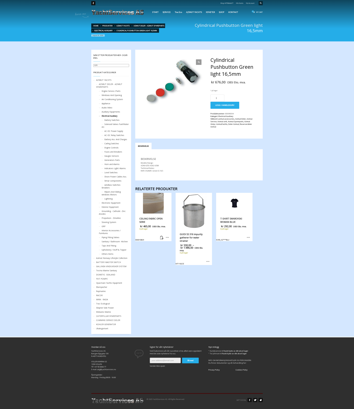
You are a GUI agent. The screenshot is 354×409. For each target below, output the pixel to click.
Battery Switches (111, 120)
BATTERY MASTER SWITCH (108, 262)
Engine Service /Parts (111, 91)
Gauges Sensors (111, 156)
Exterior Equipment (110, 207)
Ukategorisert (102, 328)
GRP (104, 226)
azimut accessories (226, 119)
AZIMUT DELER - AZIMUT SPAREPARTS (109, 85)
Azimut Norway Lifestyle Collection (111, 258)
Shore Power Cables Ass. (115, 176)
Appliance (106, 103)
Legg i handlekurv (224, 105)
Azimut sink (222, 121)
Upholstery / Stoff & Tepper (114, 249)
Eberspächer (101, 287)
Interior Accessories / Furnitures (110, 232)
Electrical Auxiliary (225, 116)
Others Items (107, 254)
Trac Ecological (103, 303)
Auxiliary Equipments (111, 111)
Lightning (108, 198)
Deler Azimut (233, 124)
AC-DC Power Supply (113, 131)
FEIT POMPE (102, 278)
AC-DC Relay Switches (114, 135)
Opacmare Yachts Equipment (109, 283)
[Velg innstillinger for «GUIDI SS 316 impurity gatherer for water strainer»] (208, 261)
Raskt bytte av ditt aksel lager (236, 351)
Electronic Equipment (111, 203)
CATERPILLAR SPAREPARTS (108, 316)
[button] (198, 62)
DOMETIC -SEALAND (105, 274)
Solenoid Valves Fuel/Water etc (115, 125)
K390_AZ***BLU (231, 229)
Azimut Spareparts (236, 121)
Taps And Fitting (109, 245)
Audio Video (107, 107)
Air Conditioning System (112, 99)
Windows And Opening (112, 95)
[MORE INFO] (167, 237)
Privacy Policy (214, 370)
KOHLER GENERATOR (106, 324)
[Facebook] (93, 3)
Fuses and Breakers (113, 151)
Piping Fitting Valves (110, 237)
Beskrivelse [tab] (143, 146)
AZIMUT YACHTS (103, 80)
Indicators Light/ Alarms (115, 168)
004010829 (150, 229)
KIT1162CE (192, 249)
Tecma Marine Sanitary (106, 270)
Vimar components (112, 180)
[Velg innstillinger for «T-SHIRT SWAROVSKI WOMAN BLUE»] (248, 237)
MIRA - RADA (102, 299)
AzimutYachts (221, 124)
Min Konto (239, 3)
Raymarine (101, 291)
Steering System (109, 222)
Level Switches (111, 172)
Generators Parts (112, 160)
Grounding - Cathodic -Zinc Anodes (112, 212)
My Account (250, 3)
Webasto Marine (103, 312)
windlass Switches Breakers (111, 186)
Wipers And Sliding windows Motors (111, 193)
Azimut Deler (240, 119)
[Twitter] (255, 400)
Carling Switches (111, 143)
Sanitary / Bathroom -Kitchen (115, 241)
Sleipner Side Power (105, 307)
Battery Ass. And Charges (115, 139)
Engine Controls (111, 147)
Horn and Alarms (111, 164)
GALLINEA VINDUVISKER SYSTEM (111, 266)
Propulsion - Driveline (111, 218)
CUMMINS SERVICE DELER (108, 320)
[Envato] (261, 400)
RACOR (99, 295)
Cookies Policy (241, 370)
